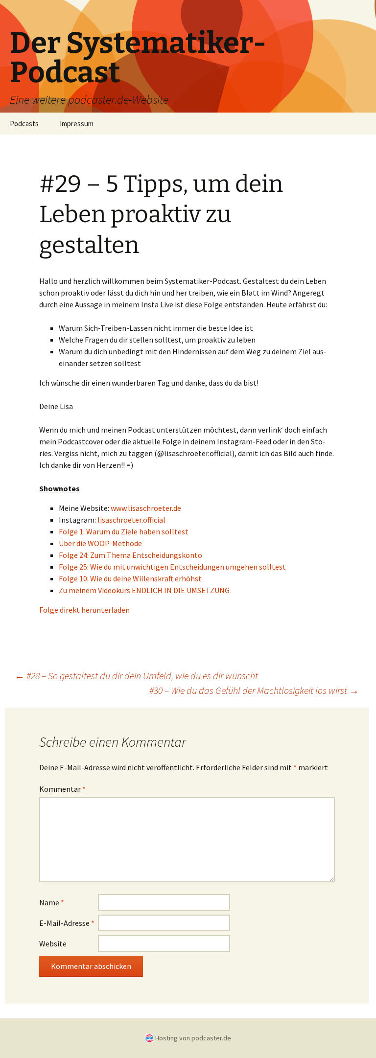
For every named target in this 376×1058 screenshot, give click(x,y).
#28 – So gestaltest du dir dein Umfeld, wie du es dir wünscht (136, 675)
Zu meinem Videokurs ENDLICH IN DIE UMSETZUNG (144, 590)
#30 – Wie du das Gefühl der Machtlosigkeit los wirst (254, 690)
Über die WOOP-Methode (100, 543)
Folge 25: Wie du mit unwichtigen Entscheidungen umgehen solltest (172, 567)
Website (53, 943)
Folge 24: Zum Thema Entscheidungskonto (130, 555)
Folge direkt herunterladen (84, 610)
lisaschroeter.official (131, 520)
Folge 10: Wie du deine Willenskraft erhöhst (130, 578)
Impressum (77, 123)
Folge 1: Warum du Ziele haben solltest (123, 531)
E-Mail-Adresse (66, 923)
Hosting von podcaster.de (193, 1038)
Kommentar (62, 789)
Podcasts (24, 123)
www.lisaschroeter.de (146, 508)
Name (51, 902)
